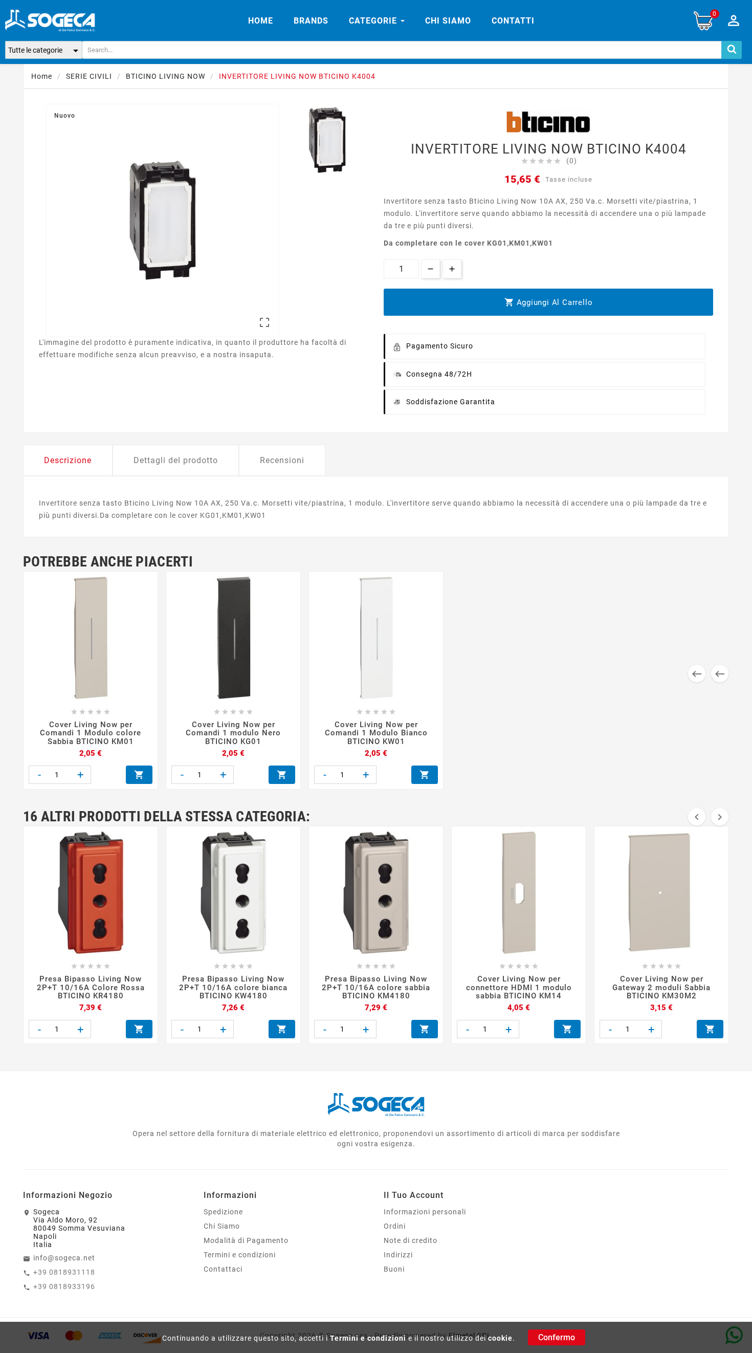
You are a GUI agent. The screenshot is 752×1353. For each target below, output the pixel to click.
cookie (500, 1338)
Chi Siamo (222, 1226)
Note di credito (410, 1240)
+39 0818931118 (64, 1272)
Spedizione (223, 1212)
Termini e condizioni (368, 1338)
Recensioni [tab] (282, 460)
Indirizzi (398, 1255)
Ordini (395, 1226)
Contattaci (223, 1269)
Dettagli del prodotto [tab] (176, 460)
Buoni (394, 1269)
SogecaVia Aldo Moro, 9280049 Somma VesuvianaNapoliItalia (79, 1228)
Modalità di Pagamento (246, 1240)
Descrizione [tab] (68, 460)
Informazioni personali (425, 1212)
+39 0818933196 (64, 1286)
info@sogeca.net (64, 1258)
